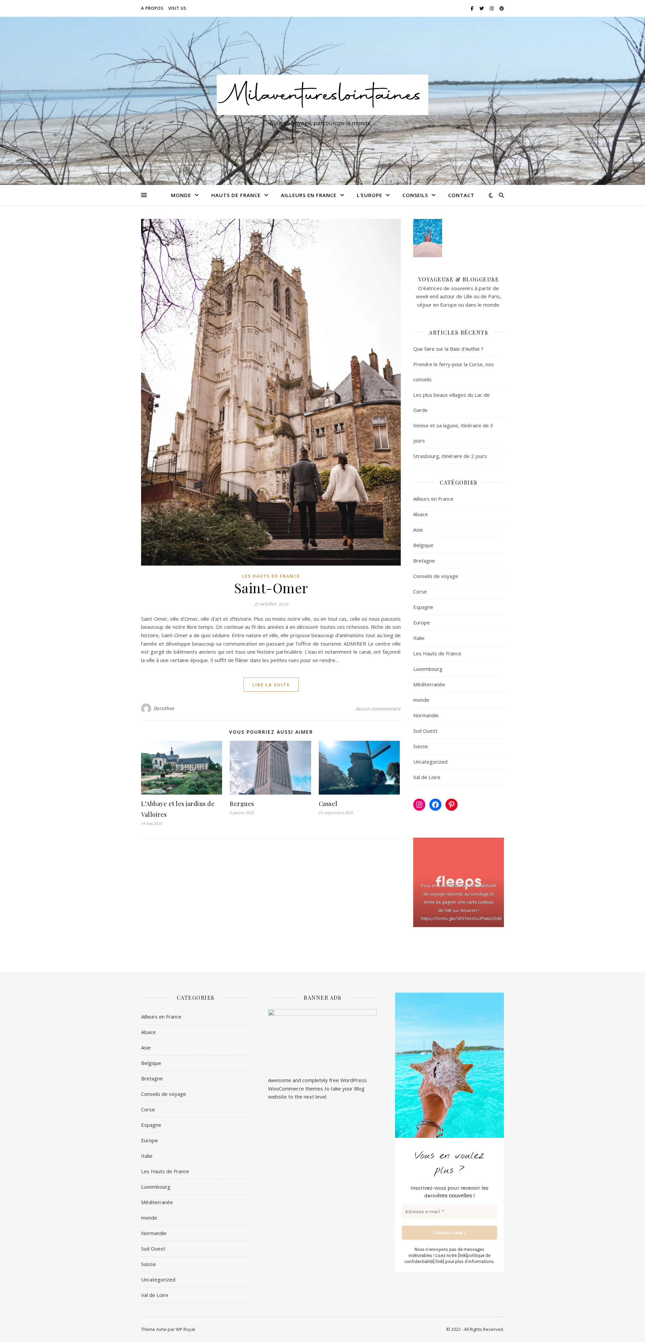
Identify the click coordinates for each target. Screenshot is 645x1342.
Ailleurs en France (309, 195)
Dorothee (164, 708)
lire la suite (271, 685)
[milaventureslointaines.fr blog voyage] (322, 95)
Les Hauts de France (271, 576)
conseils (415, 195)
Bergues (242, 804)
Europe (421, 622)
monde (181, 195)
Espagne (423, 607)
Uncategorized (430, 761)
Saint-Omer (271, 588)
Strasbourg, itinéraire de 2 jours (450, 456)
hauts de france (236, 195)
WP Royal (185, 1329)
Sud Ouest (425, 730)
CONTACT (461, 195)
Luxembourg (427, 668)
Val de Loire (426, 777)
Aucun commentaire (378, 708)
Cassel (328, 804)
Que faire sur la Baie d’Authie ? (448, 348)
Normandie (426, 715)
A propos (152, 8)
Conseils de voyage (435, 576)
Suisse (420, 746)
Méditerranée (429, 684)
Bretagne (424, 560)
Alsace (420, 514)
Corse (420, 591)
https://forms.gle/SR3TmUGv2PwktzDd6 (461, 919)
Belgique (423, 545)
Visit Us (177, 8)
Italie (419, 638)
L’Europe (369, 195)
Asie (418, 529)
